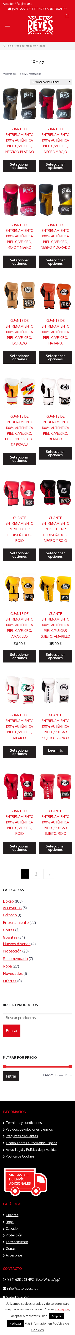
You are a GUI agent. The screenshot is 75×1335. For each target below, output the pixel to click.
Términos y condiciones (24, 1123)
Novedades (13, 973)
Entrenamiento (16, 922)
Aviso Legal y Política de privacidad (32, 1150)
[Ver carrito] (67, 16)
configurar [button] (62, 1309)
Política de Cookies (20, 1156)
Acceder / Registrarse (17, 3)
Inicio (10, 45)
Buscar (12, 1030)
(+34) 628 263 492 (20, 1279)
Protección (12, 951)
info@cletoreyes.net (22, 1288)
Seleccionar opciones (19, 166)
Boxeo (8, 901)
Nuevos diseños (16, 943)
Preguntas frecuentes (22, 1136)
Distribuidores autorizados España (31, 1143)
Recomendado (15, 958)
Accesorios (12, 907)
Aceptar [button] (56, 1316)
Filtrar (11, 1076)
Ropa (7, 966)
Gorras (8, 930)
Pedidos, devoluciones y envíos (29, 1129)
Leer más (55, 750)
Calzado (10, 915)
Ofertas (9, 981)
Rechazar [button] (15, 1323)
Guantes (10, 937)
